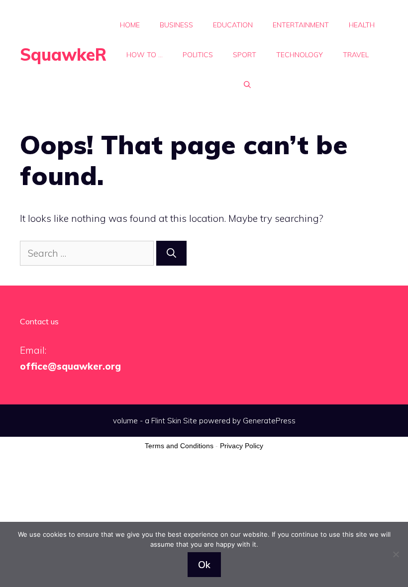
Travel (356, 54)
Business (176, 24)
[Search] (171, 253)
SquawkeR (63, 54)
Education (233, 24)
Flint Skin (166, 420)
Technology (299, 54)
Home (130, 24)
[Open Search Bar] (247, 84)
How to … (144, 54)
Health (362, 24)
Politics (198, 54)
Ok (204, 565)
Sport (244, 54)
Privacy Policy (241, 446)
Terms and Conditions (179, 446)
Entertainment (301, 24)
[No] (396, 554)
